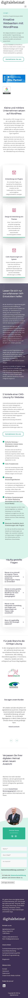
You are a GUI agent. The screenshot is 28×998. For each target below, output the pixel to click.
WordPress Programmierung (10, 955)
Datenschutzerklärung (18, 875)
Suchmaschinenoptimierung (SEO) (12, 948)
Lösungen (5, 13)
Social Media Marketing (9, 951)
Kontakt (4, 969)
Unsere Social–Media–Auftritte (11, 975)
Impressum (5, 971)
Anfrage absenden (8, 882)
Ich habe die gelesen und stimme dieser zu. (14, 876)
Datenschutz (6, 973)
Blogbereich (5, 959)
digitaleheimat (14, 995)
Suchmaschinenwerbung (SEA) (11, 953)
